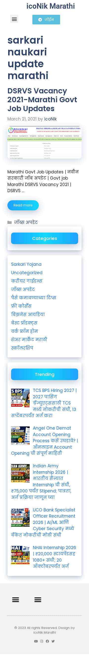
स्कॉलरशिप (22, 348)
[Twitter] (53, 641)
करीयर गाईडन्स (27, 281)
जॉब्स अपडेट (26, 222)
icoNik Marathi (50, 6)
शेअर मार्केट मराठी (29, 340)
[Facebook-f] (47, 641)
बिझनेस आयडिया (28, 315)
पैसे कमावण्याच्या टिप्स (33, 298)
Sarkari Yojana (26, 264)
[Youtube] (36, 641)
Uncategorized (27, 273)
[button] (14, 19)
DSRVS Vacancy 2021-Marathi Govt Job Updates (42, 99)
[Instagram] (41, 641)
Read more (23, 205)
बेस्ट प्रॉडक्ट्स (24, 323)
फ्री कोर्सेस (21, 306)
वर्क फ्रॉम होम (24, 331)
